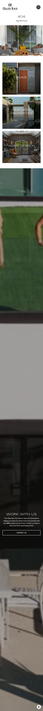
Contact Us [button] (22, 533)
